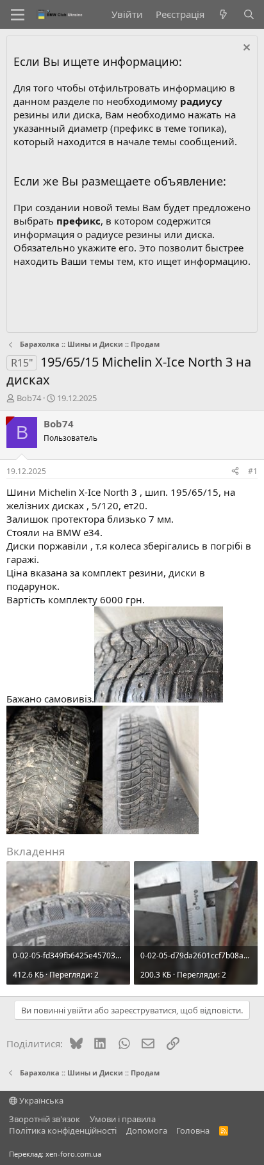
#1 (253, 471)
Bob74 (29, 398)
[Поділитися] (235, 471)
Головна (193, 1130)
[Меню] (18, 15)
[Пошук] (248, 14)
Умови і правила (123, 1119)
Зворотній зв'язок (44, 1119)
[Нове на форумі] (223, 14)
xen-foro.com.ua (73, 1154)
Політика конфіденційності (63, 1130)
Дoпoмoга (146, 1130)
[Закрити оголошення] (245, 49)
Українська (40, 1100)
